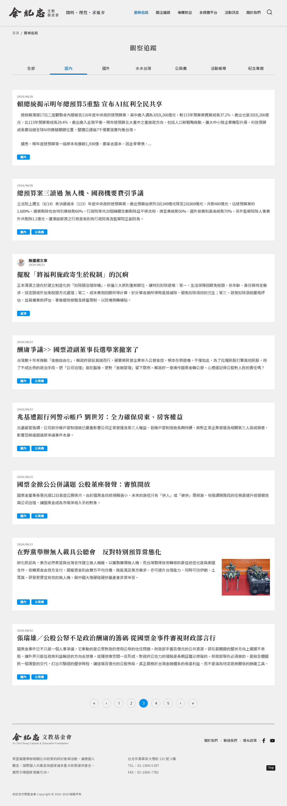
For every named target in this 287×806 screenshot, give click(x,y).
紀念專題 (256, 68)
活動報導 (218, 68)
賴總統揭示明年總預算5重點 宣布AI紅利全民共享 (89, 103)
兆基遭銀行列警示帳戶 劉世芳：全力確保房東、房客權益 (100, 416)
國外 (106, 68)
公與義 (181, 68)
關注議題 (163, 12)
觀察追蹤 (141, 12)
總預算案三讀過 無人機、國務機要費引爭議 (80, 192)
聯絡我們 (230, 740)
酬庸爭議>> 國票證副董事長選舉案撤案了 (78, 349)
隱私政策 (250, 740)
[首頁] (34, 11)
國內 (68, 68)
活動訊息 (232, 12)
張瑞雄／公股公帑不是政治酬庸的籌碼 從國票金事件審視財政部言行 (116, 637)
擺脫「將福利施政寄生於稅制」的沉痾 (73, 274)
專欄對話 (185, 12)
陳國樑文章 (38, 260)
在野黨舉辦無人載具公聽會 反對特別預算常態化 (89, 551)
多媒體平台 (208, 12)
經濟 (23, 313)
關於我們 (253, 12)
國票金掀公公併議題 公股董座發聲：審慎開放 (83, 484)
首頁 (16, 32)
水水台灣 (143, 68)
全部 (31, 68)
